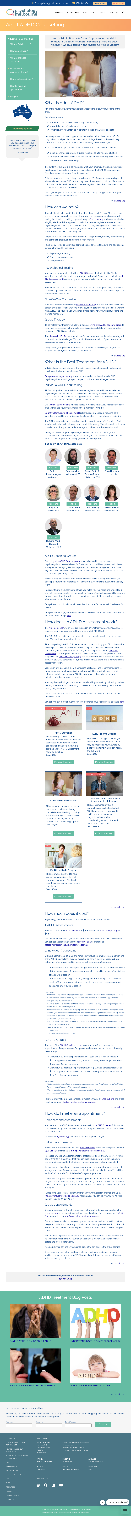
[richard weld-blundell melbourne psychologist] (53, 534)
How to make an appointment (18, 88)
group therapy (51, 1213)
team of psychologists (59, 405)
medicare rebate (22, 128)
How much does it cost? (21, 79)
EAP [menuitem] (84, 13)
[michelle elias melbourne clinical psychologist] (112, 501)
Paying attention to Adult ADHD (30, 1341)
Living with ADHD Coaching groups (65, 561)
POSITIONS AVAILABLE (14, 1495)
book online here (87, 1147)
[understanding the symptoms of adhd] (95, 1337)
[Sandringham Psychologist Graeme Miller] (73, 501)
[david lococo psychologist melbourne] (112, 464)
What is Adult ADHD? (20, 44)
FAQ (7, 1462)
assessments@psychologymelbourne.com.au (66, 945)
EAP (7, 1479)
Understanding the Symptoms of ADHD (95, 1341)
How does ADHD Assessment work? (19, 70)
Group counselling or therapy (58, 376)
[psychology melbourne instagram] (38, 1485)
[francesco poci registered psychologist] (73, 464)
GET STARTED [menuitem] (73, 13)
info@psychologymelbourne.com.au (50, 3)
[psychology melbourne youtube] (61, 1485)
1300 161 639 (84, 942)
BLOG (8, 1483)
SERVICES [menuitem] (59, 13)
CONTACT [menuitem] (114, 13)
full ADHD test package (70, 656)
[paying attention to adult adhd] (35, 1337)
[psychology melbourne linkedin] (53, 1485)
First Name (10, 1422)
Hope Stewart (84, 1512)
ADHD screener (56, 628)
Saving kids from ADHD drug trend (32, 1385)
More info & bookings (63, 762)
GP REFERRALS (11, 1466)
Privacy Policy (86, 1509)
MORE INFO (53, 468)
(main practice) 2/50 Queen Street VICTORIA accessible (43, 1447)
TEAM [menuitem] (93, 13)
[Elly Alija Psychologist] (53, 501)
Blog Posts (15, 96)
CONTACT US (10, 1499)
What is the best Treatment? (18, 60)
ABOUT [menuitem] (102, 13)
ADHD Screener (87, 273)
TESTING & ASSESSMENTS (15, 1475)
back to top (119, 201)
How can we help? (19, 51)
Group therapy (96, 219)
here (69, 615)
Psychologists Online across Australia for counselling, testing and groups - (85, 41)
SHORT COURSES (12, 1470)
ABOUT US (9, 1491)
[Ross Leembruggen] (53, 464)
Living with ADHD (57, 336)
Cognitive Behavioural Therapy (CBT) (62, 413)
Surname (39, 1422)
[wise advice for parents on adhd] (95, 1382)
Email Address (71, 1422)
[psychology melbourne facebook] (45, 1485)
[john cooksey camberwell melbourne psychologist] (92, 501)
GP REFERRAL (118, 3)
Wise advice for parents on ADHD (91, 1385)
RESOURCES (10, 1487)
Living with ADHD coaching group (106, 325)
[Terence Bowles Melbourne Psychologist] (92, 464)
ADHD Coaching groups (71, 1045)
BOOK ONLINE (100, 3)
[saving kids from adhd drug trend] (35, 1382)
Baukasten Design (62, 1512)
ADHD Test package (109, 930)
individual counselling (86, 304)
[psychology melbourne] (22, 17)
